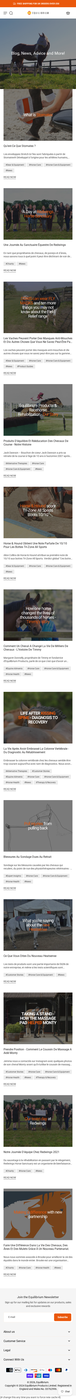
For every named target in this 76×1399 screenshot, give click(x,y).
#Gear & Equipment (15, 165)
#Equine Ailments (14, 668)
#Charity (10, 264)
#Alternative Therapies (16, 463)
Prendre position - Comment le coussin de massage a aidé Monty (38, 1051)
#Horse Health (12, 674)
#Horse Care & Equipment (58, 165)
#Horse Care (35, 165)
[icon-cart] (68, 12)
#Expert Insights (13, 876)
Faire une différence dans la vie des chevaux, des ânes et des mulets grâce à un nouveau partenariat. (36, 1247)
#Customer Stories (41, 771)
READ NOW (10, 177)
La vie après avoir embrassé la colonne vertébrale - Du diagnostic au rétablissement (36, 750)
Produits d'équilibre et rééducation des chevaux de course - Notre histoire (36, 442)
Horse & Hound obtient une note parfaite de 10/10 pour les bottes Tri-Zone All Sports (35, 545)
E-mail (11, 1317)
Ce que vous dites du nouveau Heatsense (30, 956)
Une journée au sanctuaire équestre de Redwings (35, 245)
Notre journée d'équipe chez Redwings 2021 (31, 1152)
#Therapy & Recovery (46, 782)
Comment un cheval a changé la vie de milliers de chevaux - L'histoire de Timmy (36, 647)
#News (9, 170)
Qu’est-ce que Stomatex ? (20, 146)
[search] (11, 12)
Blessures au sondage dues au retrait (27, 856)
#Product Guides (25, 366)
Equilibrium (42, 1382)
